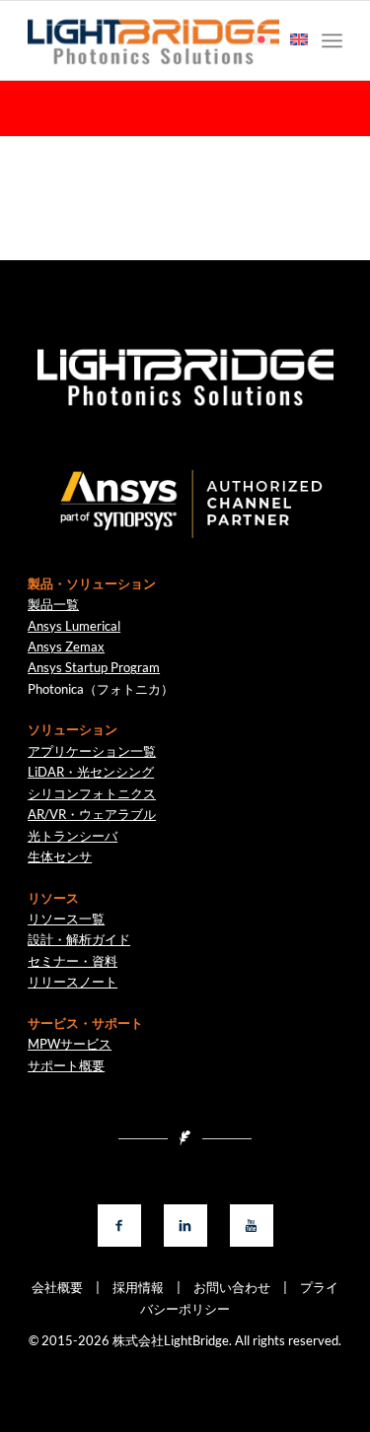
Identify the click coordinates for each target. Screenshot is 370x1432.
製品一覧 (53, 604)
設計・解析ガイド (79, 939)
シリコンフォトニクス (92, 793)
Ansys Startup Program (94, 667)
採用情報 (132, 1287)
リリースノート (72, 981)
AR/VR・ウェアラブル (92, 814)
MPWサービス (69, 1044)
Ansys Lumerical (74, 626)
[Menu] (332, 40)
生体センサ (60, 856)
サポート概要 (66, 1065)
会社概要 (57, 1287)
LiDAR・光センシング (91, 772)
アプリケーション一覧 (92, 751)
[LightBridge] (153, 40)
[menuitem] (332, 40)
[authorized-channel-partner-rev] (185, 504)
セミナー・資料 (72, 961)
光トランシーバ (72, 836)
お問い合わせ (225, 1287)
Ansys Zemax (66, 646)
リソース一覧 (66, 918)
